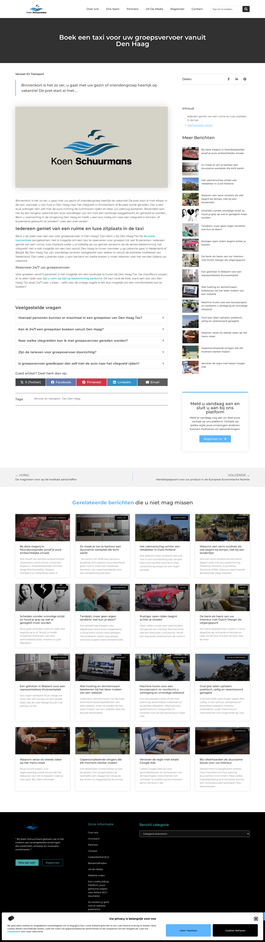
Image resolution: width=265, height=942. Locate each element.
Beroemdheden (97, 863)
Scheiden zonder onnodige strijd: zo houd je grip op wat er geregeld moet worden (224, 214)
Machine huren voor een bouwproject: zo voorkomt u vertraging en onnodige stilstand (224, 306)
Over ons (93, 9)
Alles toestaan (188, 930)
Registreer (177, 9)
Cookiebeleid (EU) (98, 857)
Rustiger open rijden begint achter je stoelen (158, 618)
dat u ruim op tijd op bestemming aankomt (72, 278)
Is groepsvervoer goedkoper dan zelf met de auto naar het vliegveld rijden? (91, 363)
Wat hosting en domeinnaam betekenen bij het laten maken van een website (222, 290)
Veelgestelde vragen (200, 125)
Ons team (113, 9)
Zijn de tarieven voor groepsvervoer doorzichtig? (91, 352)
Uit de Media (95, 869)
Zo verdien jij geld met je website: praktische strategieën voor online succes (98, 909)
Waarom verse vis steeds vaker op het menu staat (41, 761)
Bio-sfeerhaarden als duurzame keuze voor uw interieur (221, 761)
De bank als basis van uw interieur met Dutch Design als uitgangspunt (221, 619)
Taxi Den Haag (71, 398)
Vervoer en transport (29, 74)
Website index (96, 875)
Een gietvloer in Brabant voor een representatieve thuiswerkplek (42, 687)
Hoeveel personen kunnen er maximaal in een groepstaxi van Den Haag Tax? (91, 318)
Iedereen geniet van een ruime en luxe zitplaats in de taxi (216, 118)
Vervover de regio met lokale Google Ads (159, 761)
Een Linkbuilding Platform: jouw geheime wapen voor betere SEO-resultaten (98, 888)
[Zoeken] (246, 9)
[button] (256, 919)
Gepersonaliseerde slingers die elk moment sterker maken (101, 761)
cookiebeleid (13, 931)
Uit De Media (154, 9)
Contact (197, 9)
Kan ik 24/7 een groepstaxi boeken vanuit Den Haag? (91, 329)
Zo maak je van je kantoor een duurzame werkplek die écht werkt (100, 550)
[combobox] (226, 9)
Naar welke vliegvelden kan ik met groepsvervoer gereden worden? (91, 340)
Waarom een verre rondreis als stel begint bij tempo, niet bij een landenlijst (222, 199)
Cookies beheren (235, 930)
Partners (132, 9)
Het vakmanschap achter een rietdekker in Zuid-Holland (160, 548)
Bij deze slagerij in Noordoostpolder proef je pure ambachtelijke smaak (40, 550)
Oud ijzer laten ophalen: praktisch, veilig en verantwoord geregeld (221, 689)
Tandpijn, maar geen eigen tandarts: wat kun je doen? (98, 618)
